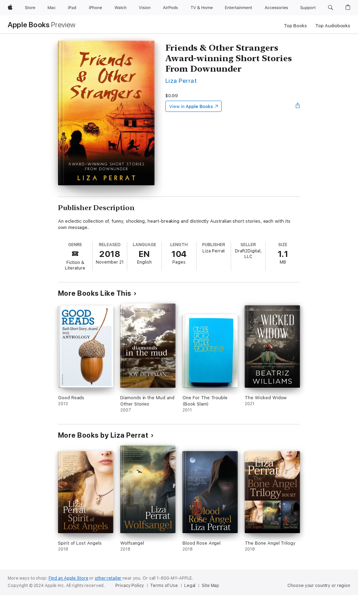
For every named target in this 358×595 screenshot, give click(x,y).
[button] (330, 7)
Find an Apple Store (68, 578)
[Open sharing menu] (298, 106)
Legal (189, 585)
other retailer (108, 578)
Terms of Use (164, 585)
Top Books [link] (295, 25)
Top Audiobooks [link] (332, 25)
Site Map (210, 585)
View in (191, 106)
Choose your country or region (318, 585)
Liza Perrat (181, 80)
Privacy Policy (129, 585)
